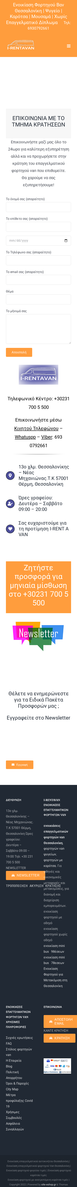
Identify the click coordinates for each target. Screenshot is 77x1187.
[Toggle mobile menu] (69, 46)
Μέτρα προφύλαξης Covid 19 (19, 1100)
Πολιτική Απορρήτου (14, 1075)
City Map (12, 1089)
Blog (9, 1066)
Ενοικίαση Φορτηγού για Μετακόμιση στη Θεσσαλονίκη (55, 977)
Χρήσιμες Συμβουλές (14, 1115)
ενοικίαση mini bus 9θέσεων (54, 948)
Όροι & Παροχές (17, 1083)
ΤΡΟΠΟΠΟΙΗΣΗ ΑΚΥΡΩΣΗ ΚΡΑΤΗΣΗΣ (33, 886)
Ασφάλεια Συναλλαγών (15, 1126)
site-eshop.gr (48, 1184)
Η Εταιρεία (13, 1061)
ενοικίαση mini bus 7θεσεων (54, 960)
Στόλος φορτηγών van (19, 1052)
